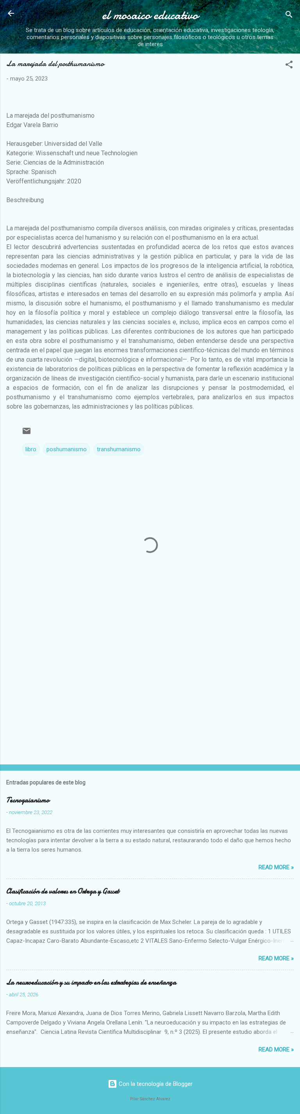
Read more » (276, 867)
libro (30, 449)
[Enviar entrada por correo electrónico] (26, 433)
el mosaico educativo (150, 15)
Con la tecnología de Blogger (155, 1083)
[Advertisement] (150, 697)
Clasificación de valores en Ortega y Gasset (62, 891)
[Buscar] (289, 16)
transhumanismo (119, 449)
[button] (289, 66)
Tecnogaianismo (27, 800)
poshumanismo (66, 449)
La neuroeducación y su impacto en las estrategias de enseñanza (91, 982)
